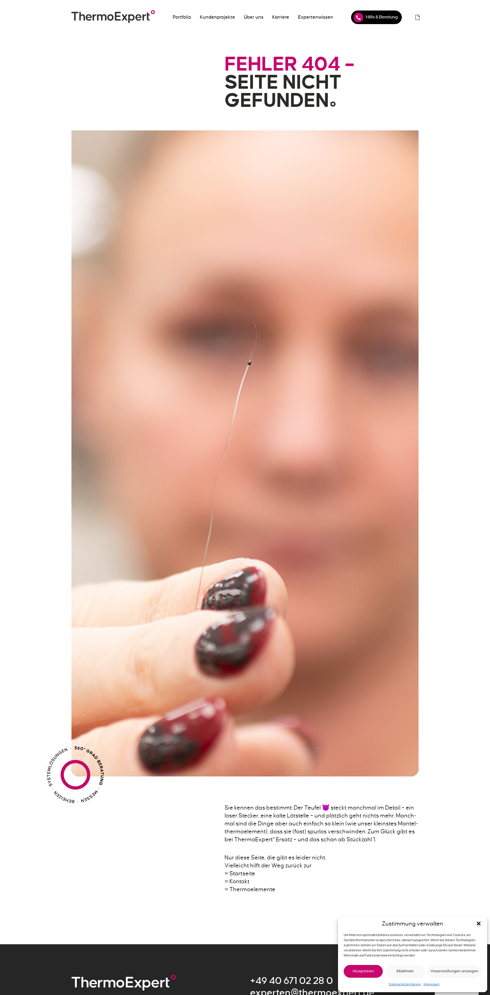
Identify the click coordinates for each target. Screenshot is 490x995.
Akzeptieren (363, 971)
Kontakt (239, 881)
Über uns (253, 17)
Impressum (432, 984)
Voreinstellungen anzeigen (454, 971)
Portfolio (182, 17)
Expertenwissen (315, 17)
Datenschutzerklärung (405, 984)
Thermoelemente (252, 889)
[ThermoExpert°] (113, 17)
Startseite (242, 873)
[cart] (417, 17)
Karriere (280, 17)
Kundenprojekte (217, 17)
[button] (478, 923)
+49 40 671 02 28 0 (291, 980)
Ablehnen (405, 971)
